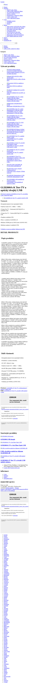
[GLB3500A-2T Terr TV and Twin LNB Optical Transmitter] (14, 457)
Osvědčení (9, 22)
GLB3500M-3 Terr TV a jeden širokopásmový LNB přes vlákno (15, 112)
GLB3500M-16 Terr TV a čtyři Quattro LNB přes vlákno (14, 126)
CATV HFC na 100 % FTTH (14, 33)
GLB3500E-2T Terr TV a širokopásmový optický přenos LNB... (14, 161)
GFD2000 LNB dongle (8, 439)
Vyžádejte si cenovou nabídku (8, 229)
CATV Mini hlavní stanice (13, 18)
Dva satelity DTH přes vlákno (14, 29)
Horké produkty (10, 488)
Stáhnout (6, 39)
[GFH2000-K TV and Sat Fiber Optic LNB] (11, 442)
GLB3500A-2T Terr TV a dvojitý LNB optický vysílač (15, 146)
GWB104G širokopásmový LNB (15, 176)
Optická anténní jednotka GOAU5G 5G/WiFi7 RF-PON (16, 73)
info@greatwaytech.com (12, 467)
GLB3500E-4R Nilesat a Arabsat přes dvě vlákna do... (15, 132)
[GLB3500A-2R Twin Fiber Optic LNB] (14, 448)
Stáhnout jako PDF (20, 229)
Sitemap (17, 488)
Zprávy (5, 37)
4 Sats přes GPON (11, 30)
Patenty (8, 23)
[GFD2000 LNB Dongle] (7, 436)
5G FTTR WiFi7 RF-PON (13, 12)
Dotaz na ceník (4, 485)
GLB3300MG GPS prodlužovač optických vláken (15, 183)
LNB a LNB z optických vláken (15, 11)
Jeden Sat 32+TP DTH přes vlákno (15, 28)
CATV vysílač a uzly (12, 17)
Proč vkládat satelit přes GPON (14, 36)
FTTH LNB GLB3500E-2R (14, 166)
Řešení (5, 25)
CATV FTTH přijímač (9, 490)
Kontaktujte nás (7, 40)
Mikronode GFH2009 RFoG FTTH (15, 106)
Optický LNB (4, 489)
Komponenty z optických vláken (15, 15)
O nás (5, 19)
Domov (5, 7)
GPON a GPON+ (11, 14)
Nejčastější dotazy (8, 478)
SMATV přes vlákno (12, 10)
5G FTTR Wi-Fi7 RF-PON (13, 32)
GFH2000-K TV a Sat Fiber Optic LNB (13, 445)
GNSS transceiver (20, 489)
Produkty (6, 8)
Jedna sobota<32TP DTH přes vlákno (16, 26)
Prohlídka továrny (11, 21)
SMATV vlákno (12, 489)
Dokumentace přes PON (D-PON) (15, 35)
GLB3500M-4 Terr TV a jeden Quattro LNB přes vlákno (14, 100)
